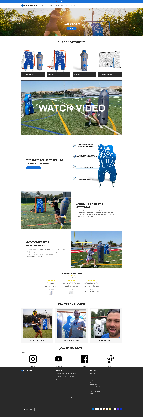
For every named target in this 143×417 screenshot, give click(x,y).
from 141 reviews (71, 277)
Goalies (50, 74)
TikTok (109, 366)
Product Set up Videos (95, 377)
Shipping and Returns (94, 384)
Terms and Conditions (95, 391)
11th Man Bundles (28, 74)
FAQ (91, 389)
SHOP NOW (71, 28)
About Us (92, 380)
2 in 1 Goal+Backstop (106, 74)
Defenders (77, 74)
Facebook (83, 366)
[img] (71, 275)
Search (91, 393)
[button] (42, 5)
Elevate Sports (27, 414)
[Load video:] (71, 107)
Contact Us (92, 373)
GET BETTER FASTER (33, 168)
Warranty (92, 382)
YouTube (58, 366)
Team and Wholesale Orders (96, 386)
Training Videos (93, 375)
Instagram (32, 366)
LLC (31, 414)
